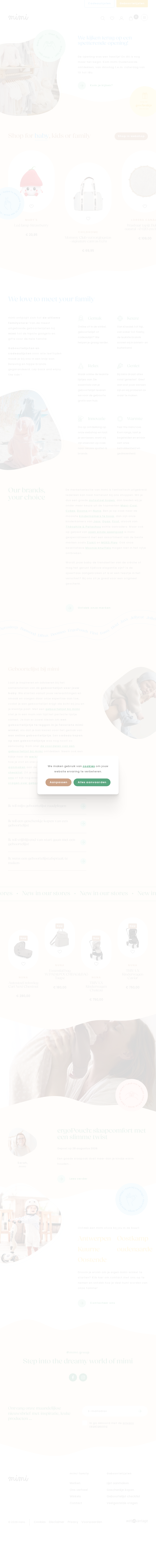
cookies (89, 766)
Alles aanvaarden (92, 782)
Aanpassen (58, 782)
